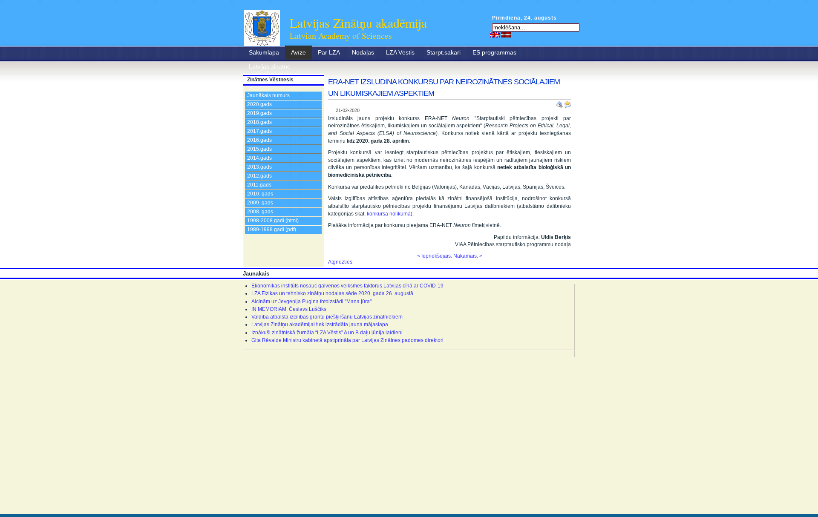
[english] (495, 34)
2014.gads (259, 158)
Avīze (298, 52)
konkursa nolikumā (389, 214)
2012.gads (259, 176)
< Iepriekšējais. (434, 256)
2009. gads (260, 203)
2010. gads (260, 194)
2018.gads (259, 122)
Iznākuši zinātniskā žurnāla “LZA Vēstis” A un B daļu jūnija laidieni (327, 333)
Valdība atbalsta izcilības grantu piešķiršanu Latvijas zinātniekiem (327, 317)
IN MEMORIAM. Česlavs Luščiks (288, 309)
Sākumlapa (264, 52)
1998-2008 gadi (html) (273, 221)
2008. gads (260, 212)
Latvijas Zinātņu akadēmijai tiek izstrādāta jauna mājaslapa (319, 324)
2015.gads (259, 149)
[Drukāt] (560, 103)
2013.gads (259, 167)
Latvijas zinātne (270, 66)
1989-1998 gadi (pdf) (271, 230)
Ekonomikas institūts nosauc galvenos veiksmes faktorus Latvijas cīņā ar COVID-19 (347, 286)
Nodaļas (363, 52)
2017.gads (259, 131)
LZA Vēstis (400, 52)
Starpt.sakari (443, 52)
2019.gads (259, 113)
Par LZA (329, 52)
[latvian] (506, 34)
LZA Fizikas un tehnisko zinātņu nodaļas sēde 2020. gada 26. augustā (332, 293)
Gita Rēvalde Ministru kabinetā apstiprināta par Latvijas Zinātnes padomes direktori (347, 340)
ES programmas (494, 52)
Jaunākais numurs (268, 95)
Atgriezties (340, 262)
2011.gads (259, 185)
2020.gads (259, 104)
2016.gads (259, 140)
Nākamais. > (467, 256)
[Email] (567, 103)
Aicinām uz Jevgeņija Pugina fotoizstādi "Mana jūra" (311, 301)
